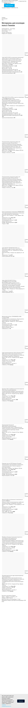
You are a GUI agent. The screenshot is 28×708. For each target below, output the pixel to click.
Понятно (21, 701)
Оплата (7, 0)
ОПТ (17, 0)
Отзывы (3, 1)
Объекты (12, 1)
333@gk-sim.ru (7, 3)
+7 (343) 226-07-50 (22, 1)
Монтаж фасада (12, 0)
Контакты (7, 1)
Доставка (4, 0)
